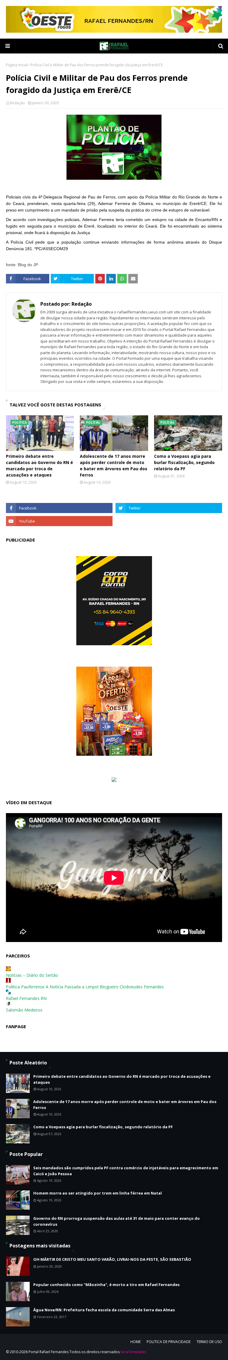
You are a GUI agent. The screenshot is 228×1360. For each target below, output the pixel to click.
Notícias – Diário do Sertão (32, 975)
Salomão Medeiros (24, 1010)
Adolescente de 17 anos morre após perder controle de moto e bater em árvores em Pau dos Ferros (113, 465)
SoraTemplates (133, 1351)
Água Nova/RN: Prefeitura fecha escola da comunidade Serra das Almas (104, 1309)
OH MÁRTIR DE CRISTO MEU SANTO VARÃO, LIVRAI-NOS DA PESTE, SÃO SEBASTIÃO (112, 1259)
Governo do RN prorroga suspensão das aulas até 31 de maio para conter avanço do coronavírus (116, 1221)
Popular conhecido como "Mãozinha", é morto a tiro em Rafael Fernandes (106, 1284)
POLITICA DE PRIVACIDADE (169, 1341)
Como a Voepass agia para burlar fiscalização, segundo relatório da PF (184, 462)
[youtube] (59, 521)
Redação (17, 102)
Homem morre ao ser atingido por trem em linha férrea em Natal (97, 1193)
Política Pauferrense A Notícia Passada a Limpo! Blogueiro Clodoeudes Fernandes (85, 987)
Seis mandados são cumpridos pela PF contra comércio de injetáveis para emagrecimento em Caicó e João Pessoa (125, 1170)
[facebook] (59, 508)
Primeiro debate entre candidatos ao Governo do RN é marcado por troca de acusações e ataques (39, 465)
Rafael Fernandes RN (26, 998)
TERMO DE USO (209, 1341)
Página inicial (17, 64)
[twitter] (168, 508)
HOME (135, 1341)
